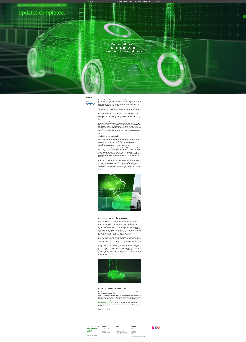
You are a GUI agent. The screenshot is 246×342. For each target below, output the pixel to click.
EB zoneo (133, 335)
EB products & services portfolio (138, 336)
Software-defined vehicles (122, 328)
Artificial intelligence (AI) (121, 333)
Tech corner (130, 1)
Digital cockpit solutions (121, 332)
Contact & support (137, 1)
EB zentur (133, 333)
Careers (149, 1)
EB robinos (133, 331)
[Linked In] (156, 327)
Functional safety (120, 331)
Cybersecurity (119, 329)
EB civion (133, 328)
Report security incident (91, 335)
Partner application (105, 332)
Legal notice (89, 334)
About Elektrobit (105, 328)
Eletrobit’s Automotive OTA (105, 302)
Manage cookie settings (91, 338)
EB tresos (133, 332)
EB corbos (133, 329)
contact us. (107, 309)
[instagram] (153, 327)
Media (102, 329)
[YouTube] (158, 327)
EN (158, 1)
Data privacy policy (90, 336)
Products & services (123, 1)
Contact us (103, 331)
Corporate (145, 1)
